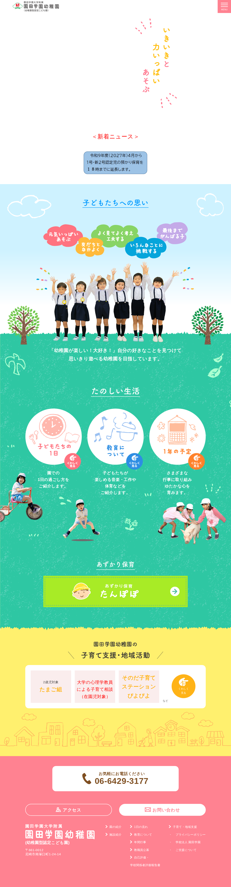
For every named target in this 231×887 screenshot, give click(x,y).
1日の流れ (141, 826)
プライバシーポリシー (191, 834)
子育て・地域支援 (185, 826)
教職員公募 (141, 849)
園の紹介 (115, 826)
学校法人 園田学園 (188, 842)
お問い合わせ (166, 809)
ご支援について (186, 849)
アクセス (72, 809)
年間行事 (140, 842)
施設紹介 (115, 834)
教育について (143, 834)
